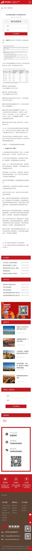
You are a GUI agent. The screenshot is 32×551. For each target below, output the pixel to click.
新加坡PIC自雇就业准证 (9, 284)
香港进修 (4, 517)
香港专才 (4, 520)
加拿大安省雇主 (6, 505)
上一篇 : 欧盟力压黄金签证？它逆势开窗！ (13, 242)
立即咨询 (14, 513)
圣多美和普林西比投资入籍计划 (11, 292)
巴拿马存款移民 (7, 287)
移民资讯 (10, 8)
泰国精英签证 (6, 271)
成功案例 (14, 508)
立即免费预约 (16, 33)
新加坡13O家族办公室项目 (10, 273)
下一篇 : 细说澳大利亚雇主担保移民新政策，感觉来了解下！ (15, 246)
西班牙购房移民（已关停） (10, 265)
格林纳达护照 (5, 513)
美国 (4, 420)
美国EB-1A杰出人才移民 (6, 509)
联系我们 (24, 510)
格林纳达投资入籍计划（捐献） (11, 268)
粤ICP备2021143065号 (24, 548)
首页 (5, 8)
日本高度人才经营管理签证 (10, 262)
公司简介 (24, 505)
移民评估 (14, 510)
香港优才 (4, 515)
